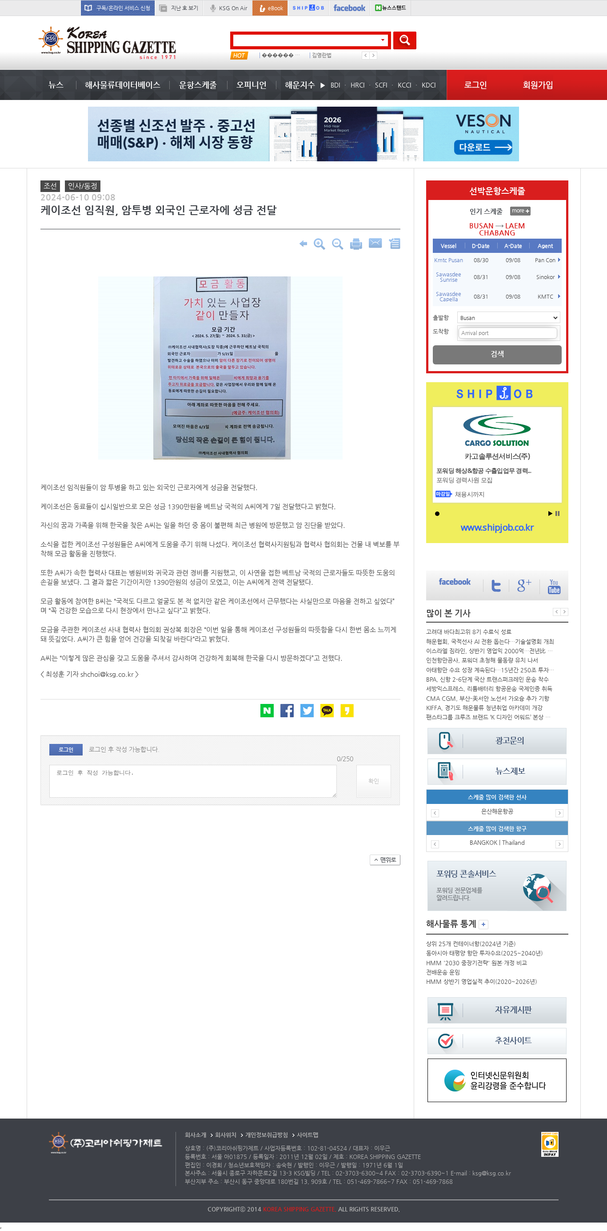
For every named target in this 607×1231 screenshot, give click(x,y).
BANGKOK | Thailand (497, 842)
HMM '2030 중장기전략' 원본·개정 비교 (476, 962)
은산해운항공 (497, 811)
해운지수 (300, 84)
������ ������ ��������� (283, 55)
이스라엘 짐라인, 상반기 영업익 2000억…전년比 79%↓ (490, 650)
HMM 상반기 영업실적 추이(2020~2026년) (481, 981)
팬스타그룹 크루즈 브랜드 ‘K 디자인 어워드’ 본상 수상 (490, 717)
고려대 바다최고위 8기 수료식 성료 (468, 631)
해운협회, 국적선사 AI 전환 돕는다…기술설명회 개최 (490, 641)
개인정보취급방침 (266, 1135)
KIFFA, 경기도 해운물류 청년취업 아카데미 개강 (484, 707)
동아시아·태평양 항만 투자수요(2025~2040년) (484, 953)
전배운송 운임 (443, 972)
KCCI (404, 84)
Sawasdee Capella (448, 296)
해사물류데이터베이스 (122, 84)
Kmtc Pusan (448, 260)
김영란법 (321, 55)
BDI (335, 84)
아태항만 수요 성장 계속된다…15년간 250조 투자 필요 (490, 670)
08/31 (481, 277)
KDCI (428, 84)
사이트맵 (307, 1135)
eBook (275, 8)
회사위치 (225, 1135)
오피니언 (251, 84)
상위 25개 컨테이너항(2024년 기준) (471, 943)
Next (373, 56)
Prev (366, 56)
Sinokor (545, 277)
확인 (373, 781)
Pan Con (545, 260)
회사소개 (195, 1135)
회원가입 (538, 84)
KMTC (545, 296)
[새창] (497, 1063)
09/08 (513, 260)
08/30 (481, 260)
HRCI (357, 84)
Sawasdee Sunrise (448, 277)
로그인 (475, 84)
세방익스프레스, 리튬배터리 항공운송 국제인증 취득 (489, 688)
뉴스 (56, 84)
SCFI (381, 84)
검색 (497, 354)
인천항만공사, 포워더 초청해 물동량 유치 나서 (482, 660)
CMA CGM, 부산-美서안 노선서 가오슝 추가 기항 (487, 698)
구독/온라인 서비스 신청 (123, 8)
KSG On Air (233, 8)
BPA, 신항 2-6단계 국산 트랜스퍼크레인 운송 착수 (487, 679)
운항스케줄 (198, 84)
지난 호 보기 (184, 8)
